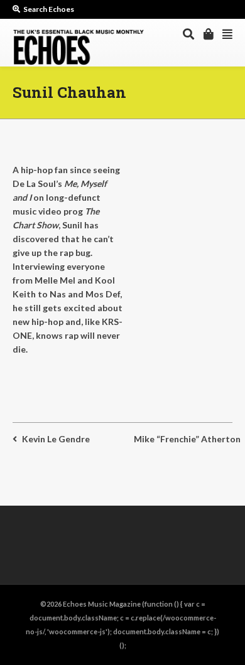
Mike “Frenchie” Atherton (187, 439)
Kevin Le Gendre (56, 439)
